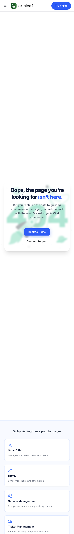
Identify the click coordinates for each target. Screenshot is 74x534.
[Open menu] (5, 6)
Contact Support (37, 241)
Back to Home (37, 231)
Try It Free (61, 5)
